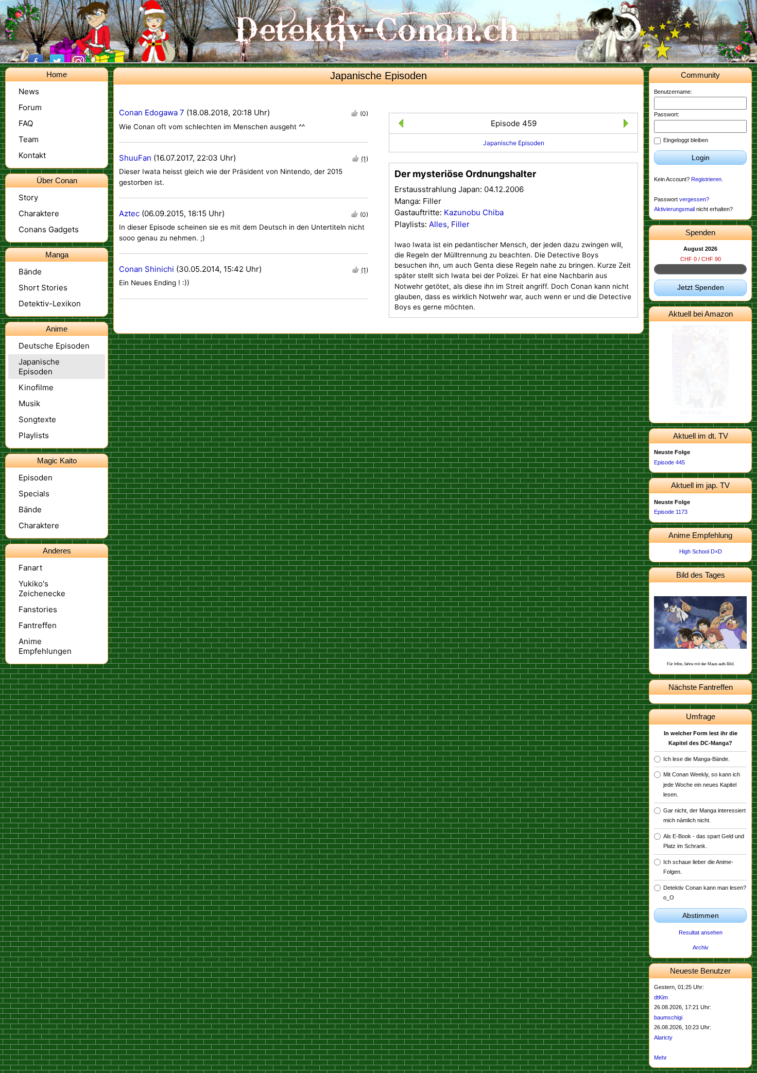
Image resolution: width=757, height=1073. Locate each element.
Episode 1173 (670, 512)
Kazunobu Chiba (474, 212)
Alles (438, 224)
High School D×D (700, 551)
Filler (460, 224)
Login (701, 157)
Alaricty (663, 1037)
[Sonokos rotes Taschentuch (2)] (398, 125)
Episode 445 (669, 462)
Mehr (660, 1057)
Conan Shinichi (146, 269)
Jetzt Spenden (700, 287)
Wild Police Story (700, 412)
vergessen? (694, 199)
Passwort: (666, 114)
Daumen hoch (354, 113)
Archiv (701, 947)
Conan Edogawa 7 (151, 112)
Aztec (129, 213)
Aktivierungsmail (674, 209)
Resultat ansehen (700, 932)
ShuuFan (135, 158)
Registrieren (706, 179)
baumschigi (668, 1017)
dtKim (661, 997)
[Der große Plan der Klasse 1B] (628, 125)
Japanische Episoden (513, 143)
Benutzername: (673, 92)
